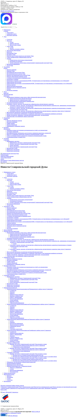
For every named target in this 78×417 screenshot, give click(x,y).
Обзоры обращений (12, 124)
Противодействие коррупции (8, 95)
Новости (12, 293)
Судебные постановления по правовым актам (18, 78)
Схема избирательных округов (16, 160)
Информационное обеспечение (15, 364)
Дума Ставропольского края (26, 387)
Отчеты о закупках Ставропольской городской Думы (23, 144)
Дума (5, 177)
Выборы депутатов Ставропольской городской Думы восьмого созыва (28, 344)
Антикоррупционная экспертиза (15, 102)
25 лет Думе (10, 65)
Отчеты (9, 89)
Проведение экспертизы (13, 151)
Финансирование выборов (17, 325)
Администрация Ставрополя (8, 388)
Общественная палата (9, 373)
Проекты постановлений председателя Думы (18, 75)
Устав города (10, 32)
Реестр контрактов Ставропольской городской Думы (23, 146)
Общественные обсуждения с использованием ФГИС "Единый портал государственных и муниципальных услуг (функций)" (39, 83)
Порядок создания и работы (17, 49)
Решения (12, 292)
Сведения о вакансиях (12, 131)
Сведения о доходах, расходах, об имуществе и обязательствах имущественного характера (30, 104)
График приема (11, 123)
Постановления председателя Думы (16, 73)
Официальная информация (17, 303)
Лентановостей (6, 92)
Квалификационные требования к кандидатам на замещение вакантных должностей (29, 133)
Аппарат (9, 58)
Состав (11, 42)
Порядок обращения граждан (14, 120)
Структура (9, 39)
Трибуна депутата (14, 43)
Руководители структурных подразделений (21, 60)
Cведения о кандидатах (13, 352)
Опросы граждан (11, 84)
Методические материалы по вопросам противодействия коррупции (24, 112)
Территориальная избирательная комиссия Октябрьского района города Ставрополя (29, 330)
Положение (10, 377)
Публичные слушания (12, 79)
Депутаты (9, 40)
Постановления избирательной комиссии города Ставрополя (29, 345)
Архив (14, 243)
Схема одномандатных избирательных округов (19, 57)
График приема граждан (17, 385)
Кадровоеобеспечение (7, 128)
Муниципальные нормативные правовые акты (22, 101)
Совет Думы (10, 46)
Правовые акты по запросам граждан (16, 87)
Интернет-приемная (12, 122)
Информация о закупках (13, 141)
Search (2, 27)
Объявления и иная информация (21, 347)
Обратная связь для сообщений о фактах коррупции (20, 116)
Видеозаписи (4, 160)
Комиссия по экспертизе (13, 149)
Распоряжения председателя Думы (16, 72)
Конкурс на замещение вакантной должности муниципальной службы (25, 134)
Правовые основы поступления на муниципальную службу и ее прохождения (27, 130)
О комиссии (13, 290)
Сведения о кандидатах (16, 329)
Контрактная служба (12, 148)
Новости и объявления (16, 367)
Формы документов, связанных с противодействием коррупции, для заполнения (28, 115)
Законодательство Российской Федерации (21, 98)
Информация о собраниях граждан (16, 126)
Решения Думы (11, 71)
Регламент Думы (11, 54)
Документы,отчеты (7, 67)
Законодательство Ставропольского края (20, 100)
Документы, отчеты (9, 206)
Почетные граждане (12, 35)
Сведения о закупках (6, 139)
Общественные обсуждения (14, 82)
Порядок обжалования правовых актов (17, 76)
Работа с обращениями (16, 297)
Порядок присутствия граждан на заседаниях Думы (20, 56)
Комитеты (9, 51)
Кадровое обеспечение (10, 265)
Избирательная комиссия (4, 155)
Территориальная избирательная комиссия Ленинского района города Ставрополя (28, 319)
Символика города (11, 34)
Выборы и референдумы (16, 296)
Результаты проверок (12, 90)
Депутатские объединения (13, 50)
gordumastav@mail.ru (15, 413)
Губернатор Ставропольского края (9, 387)
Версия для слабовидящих (7, 11)
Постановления (14, 371)
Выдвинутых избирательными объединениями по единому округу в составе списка (35, 356)
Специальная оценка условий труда (16, 137)
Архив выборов (14, 300)
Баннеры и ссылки (15, 316)
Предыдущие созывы (15, 45)
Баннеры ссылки (14, 301)
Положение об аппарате (16, 61)
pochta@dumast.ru (5, 413)
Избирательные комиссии (16, 294)
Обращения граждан (7, 118)
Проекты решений (11, 69)
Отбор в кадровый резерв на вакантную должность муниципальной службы (26, 135)
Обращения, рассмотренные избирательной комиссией (21, 362)
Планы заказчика (14, 145)
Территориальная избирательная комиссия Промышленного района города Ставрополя (29, 289)
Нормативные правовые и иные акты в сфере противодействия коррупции (26, 97)
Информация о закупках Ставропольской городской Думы (25, 142)
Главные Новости (14, 337)
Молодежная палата (9, 374)
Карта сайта (4, 389)
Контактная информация (13, 64)
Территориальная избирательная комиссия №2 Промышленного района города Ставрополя (30, 304)
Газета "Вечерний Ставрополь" (49, 388)
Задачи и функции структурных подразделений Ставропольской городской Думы (31, 62)
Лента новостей (8, 230)
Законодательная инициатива (14, 86)
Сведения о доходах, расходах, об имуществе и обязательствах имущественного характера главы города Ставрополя (40, 111)
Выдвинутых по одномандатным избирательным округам (28, 355)
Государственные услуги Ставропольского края (28, 388)
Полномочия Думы (12, 53)
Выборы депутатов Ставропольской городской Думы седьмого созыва (28, 348)
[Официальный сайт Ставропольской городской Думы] (10, 153)
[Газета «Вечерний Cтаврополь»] (9, 392)
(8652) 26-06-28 (36, 411)
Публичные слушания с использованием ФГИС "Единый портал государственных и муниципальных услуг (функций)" (38, 80)
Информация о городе (7, 30)
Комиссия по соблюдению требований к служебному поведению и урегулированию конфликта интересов (34, 113)
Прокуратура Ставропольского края (43, 387)
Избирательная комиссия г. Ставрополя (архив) (19, 366)
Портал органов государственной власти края (64, 387)
